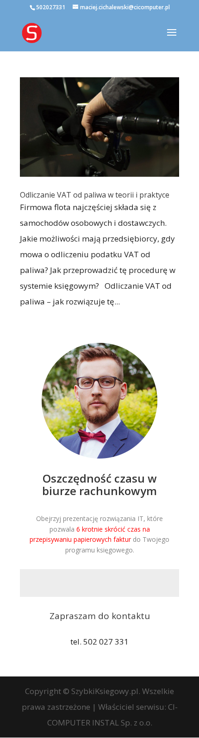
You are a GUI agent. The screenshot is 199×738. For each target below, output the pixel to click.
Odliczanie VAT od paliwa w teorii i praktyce (94, 195)
